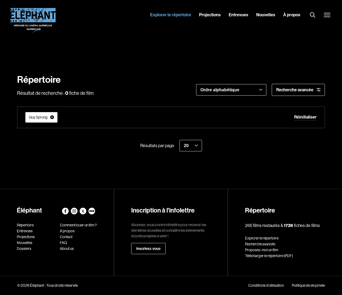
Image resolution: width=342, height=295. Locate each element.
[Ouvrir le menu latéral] (327, 15)
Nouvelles (265, 14)
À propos (291, 14)
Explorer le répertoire (170, 14)
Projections (210, 14)
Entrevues (238, 14)
